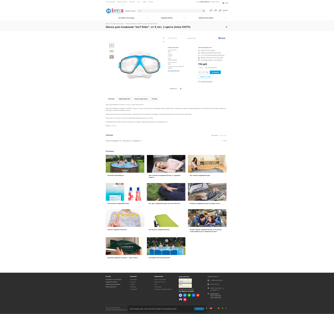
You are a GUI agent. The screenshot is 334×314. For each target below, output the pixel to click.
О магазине (133, 279)
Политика (133, 287)
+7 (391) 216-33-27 (216, 280)
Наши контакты (213, 276)
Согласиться (199, 308)
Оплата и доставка (160, 279)
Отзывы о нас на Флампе (186, 289)
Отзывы (132, 284)
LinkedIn (185, 299)
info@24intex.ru (214, 284)
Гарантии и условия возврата (163, 289)
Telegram (185, 295)
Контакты (133, 282)
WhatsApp (189, 295)
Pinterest (180, 299)
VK (193, 295)
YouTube (198, 295)
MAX (180, 295)
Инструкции (157, 287)
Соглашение (133, 289)
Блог (155, 284)
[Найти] (204, 11)
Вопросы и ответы (160, 282)
